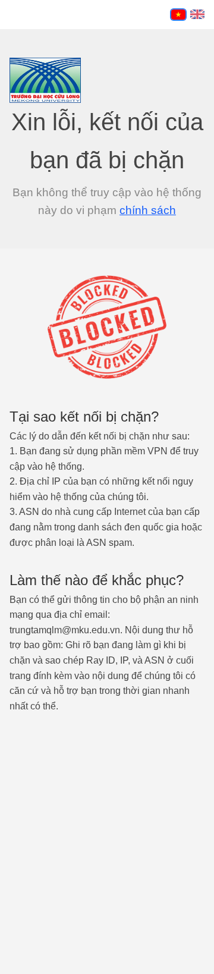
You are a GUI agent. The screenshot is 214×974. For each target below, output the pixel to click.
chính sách (147, 210)
